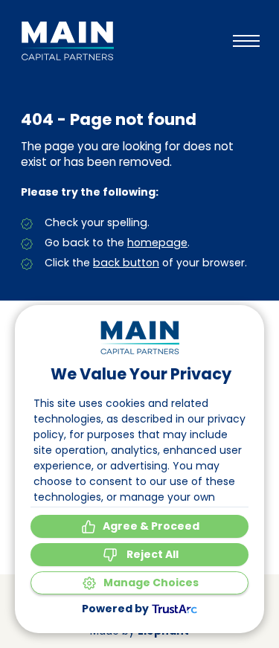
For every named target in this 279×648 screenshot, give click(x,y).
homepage (157, 242)
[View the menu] (246, 41)
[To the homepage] (67, 41)
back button (126, 262)
